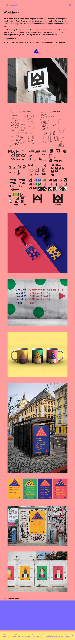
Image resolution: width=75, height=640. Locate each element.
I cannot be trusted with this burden (56, 637)
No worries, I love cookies (33, 637)
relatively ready (11, 5)
